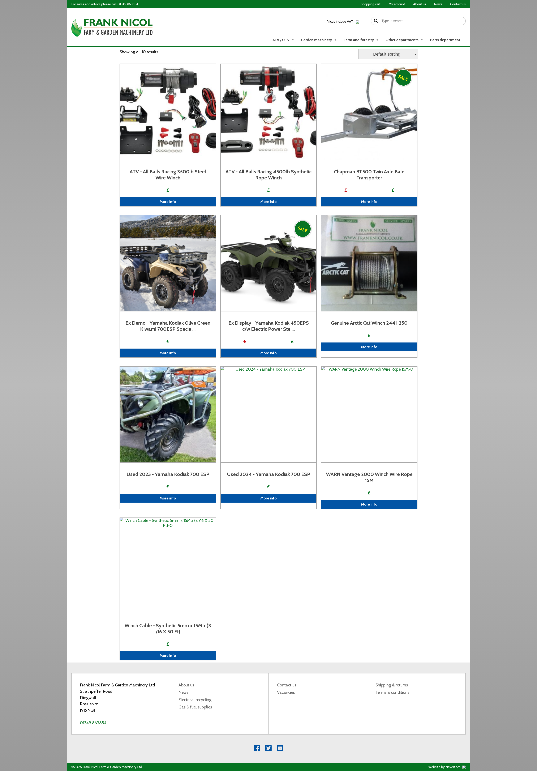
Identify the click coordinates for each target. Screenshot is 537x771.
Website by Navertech (444, 767)
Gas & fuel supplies (195, 707)
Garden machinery (316, 40)
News (183, 692)
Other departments (402, 40)
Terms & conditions (392, 692)
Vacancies (286, 692)
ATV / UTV (280, 40)
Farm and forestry (359, 40)
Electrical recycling (195, 699)
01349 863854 (93, 722)
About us (186, 684)
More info (168, 201)
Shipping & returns (391, 684)
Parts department (445, 40)
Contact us (286, 684)
